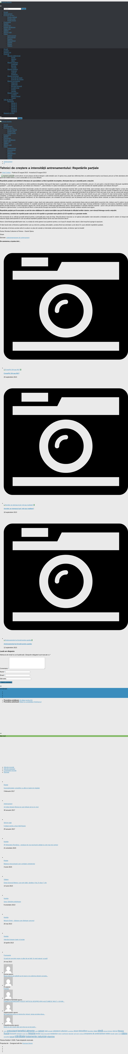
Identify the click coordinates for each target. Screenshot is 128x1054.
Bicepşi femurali (16, 86)
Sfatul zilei (7, 29)
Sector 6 (14, 111)
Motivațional (11, 41)
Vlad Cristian (6, 172)
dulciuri (115, 1031)
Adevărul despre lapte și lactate (14, 939)
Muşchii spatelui (12, 93)
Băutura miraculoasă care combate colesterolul (19, 864)
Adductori (14, 84)
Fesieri (13, 89)
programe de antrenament (20, 237)
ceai (46, 1031)
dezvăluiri (90, 1031)
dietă (100, 1030)
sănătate (20, 1036)
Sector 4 (14, 108)
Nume (2, 672)
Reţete (6, 785)
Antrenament (8, 14)
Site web (3, 679)
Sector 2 (14, 105)
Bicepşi (13, 66)
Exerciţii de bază (16, 78)
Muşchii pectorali (13, 76)
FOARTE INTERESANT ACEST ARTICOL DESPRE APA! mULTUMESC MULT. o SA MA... (34, 1001)
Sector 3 (14, 106)
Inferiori (13, 59)
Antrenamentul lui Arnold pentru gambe (18, 644)
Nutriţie (6, 24)
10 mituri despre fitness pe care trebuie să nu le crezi (21, 807)
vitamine (51, 1036)
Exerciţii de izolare (17, 79)
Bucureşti (10, 101)
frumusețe (13, 1033)
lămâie (38, 1033)
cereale (50, 1031)
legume (32, 1033)
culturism (9, 237)
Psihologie (7, 25)
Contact (6, 51)
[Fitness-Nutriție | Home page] (6, 2)
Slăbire (6, 31)
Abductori (14, 83)
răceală (112, 1033)
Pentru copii (11, 19)
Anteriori (14, 71)
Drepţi (13, 57)
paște (77, 1033)
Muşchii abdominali (13, 56)
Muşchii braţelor (12, 62)
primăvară (81, 1033)
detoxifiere (83, 1031)
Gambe (13, 91)
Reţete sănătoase (9, 27)
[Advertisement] (56, 717)
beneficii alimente (26, 1030)
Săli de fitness (8, 100)
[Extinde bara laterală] (0, 733)
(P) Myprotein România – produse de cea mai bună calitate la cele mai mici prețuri (31, 845)
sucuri (12, 1036)
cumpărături (70, 1031)
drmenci (110, 1031)
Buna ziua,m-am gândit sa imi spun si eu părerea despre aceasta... (26, 976)
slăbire (124, 1033)
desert (76, 1031)
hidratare (19, 1033)
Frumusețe (7, 22)
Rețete (9, 44)
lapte (27, 1033)
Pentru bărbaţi (12, 17)
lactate (23, 1033)
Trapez (13, 98)
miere (60, 1033)
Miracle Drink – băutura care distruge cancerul (19, 920)
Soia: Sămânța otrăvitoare (12, 901)
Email (2, 675)
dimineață (105, 1031)
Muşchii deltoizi (12, 69)
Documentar (11, 37)
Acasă (6, 12)
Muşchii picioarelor (13, 81)
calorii (36, 1031)
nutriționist (65, 1033)
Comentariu (4, 668)
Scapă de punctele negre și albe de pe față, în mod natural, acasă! (26, 958)
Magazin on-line (9, 113)
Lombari (14, 94)
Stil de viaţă (8, 32)
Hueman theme (27, 1043)
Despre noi (7, 52)
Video (6, 34)
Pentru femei (11, 20)
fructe (6, 1033)
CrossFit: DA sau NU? (11, 373)
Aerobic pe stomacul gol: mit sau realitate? (19, 508)
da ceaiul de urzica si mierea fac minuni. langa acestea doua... (24, 1014)
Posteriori (14, 74)
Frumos (6, 988)
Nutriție (9, 42)
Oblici (13, 61)
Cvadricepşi (15, 88)
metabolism (54, 1033)
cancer (41, 1031)
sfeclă (119, 1033)
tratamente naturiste (36, 1036)
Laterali (13, 73)
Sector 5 (14, 110)
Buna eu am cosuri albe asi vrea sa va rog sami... (20, 1027)
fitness (121, 1031)
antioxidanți (12, 1031)
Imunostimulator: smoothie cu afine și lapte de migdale (22, 788)
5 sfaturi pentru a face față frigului (15, 826)
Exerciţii (6, 54)
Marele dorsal (15, 96)
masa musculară (45, 1033)
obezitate (70, 1033)
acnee (5, 1031)
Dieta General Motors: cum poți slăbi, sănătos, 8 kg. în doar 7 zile (25, 883)
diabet (95, 1031)
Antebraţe (14, 64)
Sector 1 (14, 103)
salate (116, 1033)
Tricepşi (13, 67)
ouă (75, 1033)
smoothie (6, 1036)
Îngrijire (9, 39)
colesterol (56, 1031)
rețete (108, 1033)
